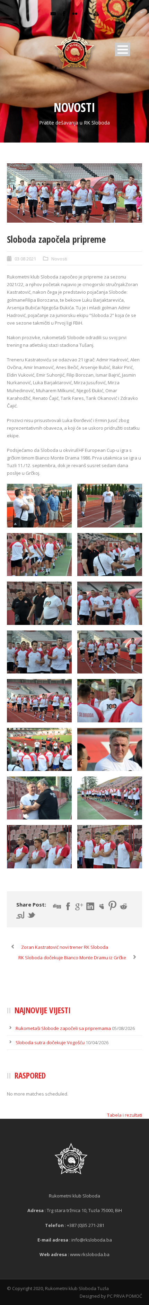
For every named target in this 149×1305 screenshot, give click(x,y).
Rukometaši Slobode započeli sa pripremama (63, 1028)
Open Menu (122, 49)
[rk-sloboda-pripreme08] (74, 193)
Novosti (59, 259)
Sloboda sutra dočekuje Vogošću (50, 1042)
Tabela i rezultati (124, 1115)
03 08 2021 (25, 259)
